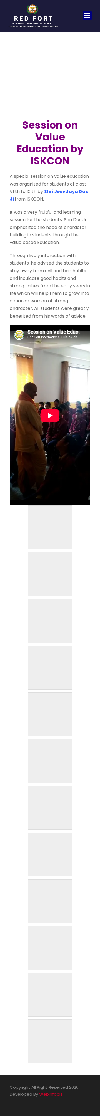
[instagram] (31, 1102)
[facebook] (12, 1102)
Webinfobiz (50, 1094)
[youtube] (21, 1102)
